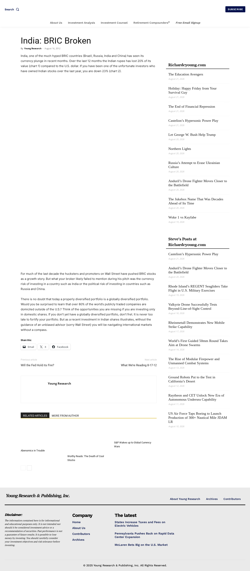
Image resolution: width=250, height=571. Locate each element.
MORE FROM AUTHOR (65, 415)
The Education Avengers (185, 74)
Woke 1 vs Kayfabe (182, 217)
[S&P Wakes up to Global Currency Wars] (135, 431)
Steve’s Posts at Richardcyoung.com (187, 241)
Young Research (32, 48)
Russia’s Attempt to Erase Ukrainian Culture (194, 165)
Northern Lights (179, 149)
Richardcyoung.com (187, 64)
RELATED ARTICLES (35, 415)
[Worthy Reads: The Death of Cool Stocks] (88, 438)
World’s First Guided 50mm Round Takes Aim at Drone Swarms (198, 343)
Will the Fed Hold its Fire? (37, 365)
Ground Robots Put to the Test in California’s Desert (191, 379)
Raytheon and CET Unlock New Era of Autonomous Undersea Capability (196, 397)
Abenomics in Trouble (33, 450)
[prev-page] (23, 467)
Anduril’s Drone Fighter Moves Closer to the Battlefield (197, 183)
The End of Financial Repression (191, 106)
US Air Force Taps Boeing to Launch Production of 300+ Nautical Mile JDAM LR (197, 418)
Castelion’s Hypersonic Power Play (193, 121)
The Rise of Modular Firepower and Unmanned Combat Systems (194, 361)
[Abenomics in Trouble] (42, 435)
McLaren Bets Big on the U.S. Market (141, 545)
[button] (13, 9)
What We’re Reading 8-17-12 (139, 365)
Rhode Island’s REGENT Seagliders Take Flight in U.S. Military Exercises (198, 288)
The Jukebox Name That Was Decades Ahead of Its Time (195, 201)
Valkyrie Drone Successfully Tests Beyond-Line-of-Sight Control (192, 307)
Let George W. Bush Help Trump (192, 135)
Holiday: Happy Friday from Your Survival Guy (192, 90)
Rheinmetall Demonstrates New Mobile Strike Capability (196, 325)
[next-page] (29, 467)
